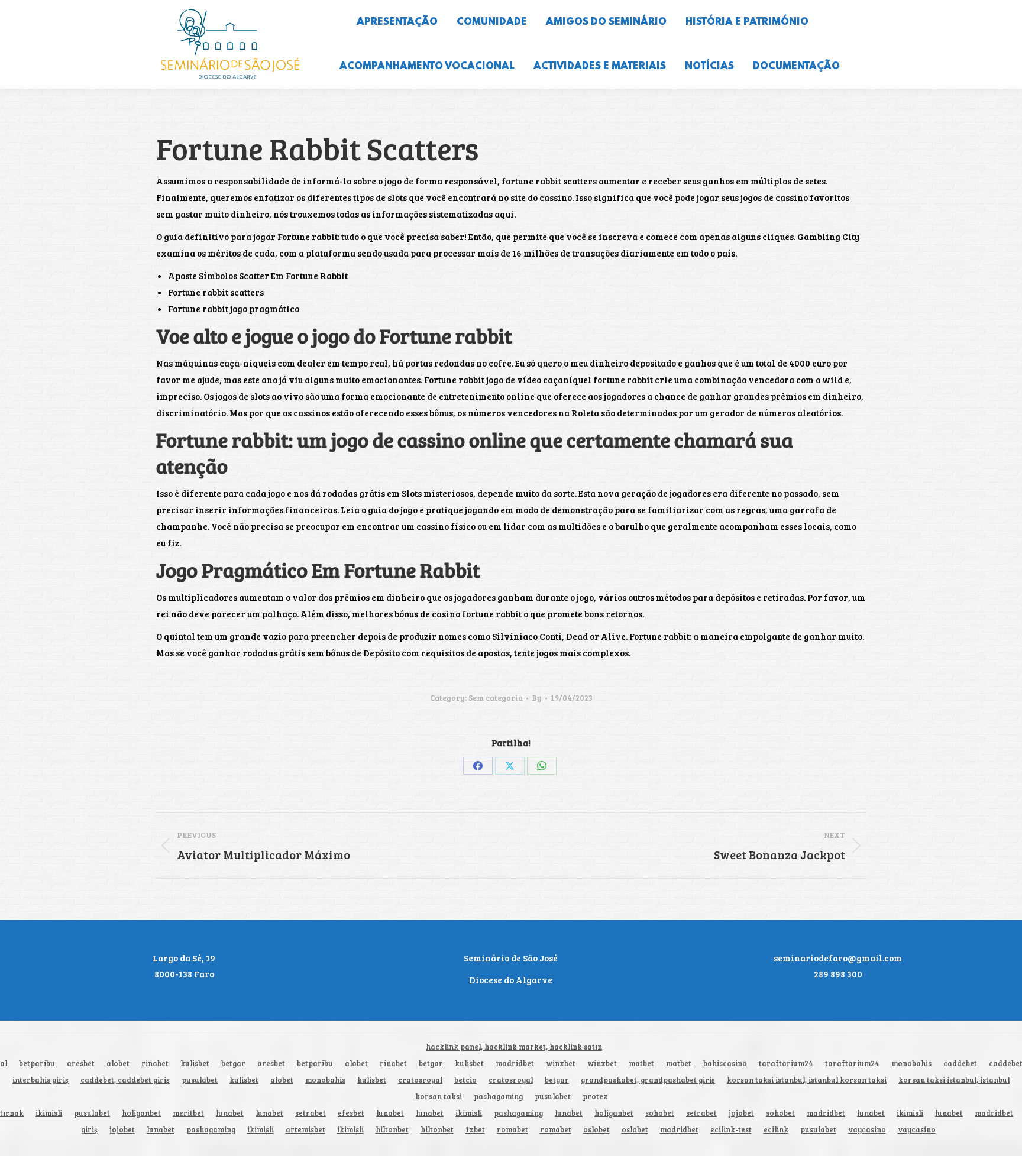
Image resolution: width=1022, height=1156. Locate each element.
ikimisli (48, 1113)
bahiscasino (725, 1063)
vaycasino (867, 1130)
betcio (465, 1080)
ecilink (776, 1130)
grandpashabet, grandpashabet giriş (648, 1080)
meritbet (188, 1113)
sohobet (659, 1113)
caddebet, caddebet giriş (125, 1080)
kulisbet (194, 1063)
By (537, 697)
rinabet (155, 1063)
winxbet (560, 1063)
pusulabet (200, 1080)
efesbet (351, 1113)
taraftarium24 (786, 1063)
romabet (512, 1130)
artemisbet (305, 1130)
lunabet (230, 1113)
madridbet (515, 1063)
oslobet (596, 1130)
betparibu (37, 1063)
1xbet (475, 1130)
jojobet (741, 1113)
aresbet (81, 1063)
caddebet (960, 1063)
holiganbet (141, 1113)
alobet (118, 1063)
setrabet (310, 1113)
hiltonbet (392, 1130)
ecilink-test (731, 1130)
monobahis (911, 1063)
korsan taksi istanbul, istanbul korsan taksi (807, 1080)
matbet (641, 1063)
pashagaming (498, 1097)
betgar (233, 1063)
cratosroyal (420, 1080)
